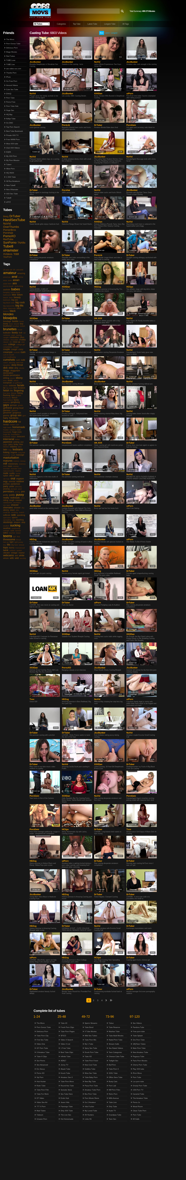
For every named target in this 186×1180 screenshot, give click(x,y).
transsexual (20, 548)
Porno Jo (136, 1102)
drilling (6, 378)
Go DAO (9, 123)
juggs (5, 444)
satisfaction (7, 503)
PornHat (66, 190)
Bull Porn (112, 1065)
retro (23, 498)
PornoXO (9, 236)
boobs (15, 321)
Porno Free (10, 102)
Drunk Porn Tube (91, 1052)
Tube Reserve (114, 1027)
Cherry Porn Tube (140, 1065)
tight (11, 542)
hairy (5, 418)
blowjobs (10, 318)
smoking (14, 512)
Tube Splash (138, 1036)
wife (12, 558)
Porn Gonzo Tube (13, 44)
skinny (6, 510)
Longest (114, 33)
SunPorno (9, 242)
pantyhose (15, 484)
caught (6, 337)
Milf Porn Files (114, 1090)
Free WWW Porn (13, 139)
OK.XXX (98, 318)
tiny (4, 545)
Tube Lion (113, 1102)
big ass (14, 300)
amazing (21, 273)
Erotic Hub (65, 1098)
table (12, 531)
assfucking (19, 286)
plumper (14, 489)
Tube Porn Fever (91, 1061)
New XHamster (12, 189)
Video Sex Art (42, 1102)
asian (16, 280)
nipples (18, 471)
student (6, 526)
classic (5, 342)
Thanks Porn (11, 73)
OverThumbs (11, 226)
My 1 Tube (89, 1044)
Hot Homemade (67, 1119)
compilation (7, 347)
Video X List (65, 1044)
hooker (6, 430)
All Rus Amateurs (13, 181)
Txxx (32, 699)
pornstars (8, 491)
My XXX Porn (11, 156)
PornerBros (9, 230)
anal (14, 276)
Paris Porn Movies (140, 1061)
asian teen (7, 284)
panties (6, 484)
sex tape (6, 505)
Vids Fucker (89, 1106)
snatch (21, 512)
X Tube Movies (91, 1031)
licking (6, 452)
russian (18, 500)
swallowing (16, 528)
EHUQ (8, 94)
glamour (7, 410)
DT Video (40, 1098)
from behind (8, 400)
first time (6, 393)
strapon (17, 522)
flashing (6, 395)
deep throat (17, 365)
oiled (17, 476)
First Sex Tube (42, 1040)
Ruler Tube (41, 1086)
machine (6, 455)
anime (20, 277)
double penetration (11, 375)
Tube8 (8, 198)
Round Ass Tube (67, 1086)
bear (11, 297)
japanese (7, 442)
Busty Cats (113, 1081)
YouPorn (7, 257)
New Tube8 (10, 185)
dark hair (19, 363)
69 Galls (136, 1119)
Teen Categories (115, 1052)
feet (15, 388)
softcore (6, 515)
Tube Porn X (114, 1069)
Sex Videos (137, 1023)
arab (10, 280)
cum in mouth (8, 355)
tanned (18, 531)
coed (5, 344)
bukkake (7, 333)
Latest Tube (92, 24)
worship (23, 558)
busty (15, 332)
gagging (6, 402)
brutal (20, 330)
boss (11, 324)
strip (23, 522)
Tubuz (111, 1023)
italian (17, 439)
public (12, 495)
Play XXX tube (138, 1069)
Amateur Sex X (67, 1077)
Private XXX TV (12, 135)
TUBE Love (10, 60)
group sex (16, 415)
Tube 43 (64, 1023)
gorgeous (17, 413)
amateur (9, 273)
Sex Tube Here (67, 1094)
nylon (5, 476)
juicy (10, 444)
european (7, 383)
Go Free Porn (11, 81)
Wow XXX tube (12, 144)
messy (22, 461)
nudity (12, 473)
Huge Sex (10, 110)
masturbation (11, 457)
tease (18, 533)
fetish (6, 390)
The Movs (10, 39)
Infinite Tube (65, 1056)
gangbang (15, 402)
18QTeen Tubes (139, 1044)
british (22, 326)
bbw (14, 294)
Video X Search (67, 1040)
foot (13, 395)
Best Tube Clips (67, 1052)
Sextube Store (66, 1090)
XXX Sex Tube (12, 194)
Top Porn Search (13, 127)
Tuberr (9, 164)
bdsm (20, 294)
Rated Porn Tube (115, 1040)
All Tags (125, 24)
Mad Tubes (41, 1111)
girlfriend (7, 408)
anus (5, 280)
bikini (5, 308)
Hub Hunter (41, 1081)
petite (11, 486)
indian (13, 437)
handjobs (13, 418)
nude (5, 473)
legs (10, 450)
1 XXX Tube (11, 177)
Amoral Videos (12, 85)
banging (6, 292)
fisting (20, 393)
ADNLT (63, 1061)
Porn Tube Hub (12, 106)
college (11, 344)
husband (6, 437)
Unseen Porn (42, 1119)
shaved (14, 505)
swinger (6, 531)
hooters (13, 430)
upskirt (19, 550)
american (7, 277)
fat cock (9, 388)
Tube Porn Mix (90, 1040)
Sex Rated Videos (116, 1048)
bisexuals (12, 308)
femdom (21, 388)
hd (19, 422)
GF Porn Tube (42, 1048)
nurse (18, 473)
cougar (16, 347)
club (23, 342)
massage (20, 455)
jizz (22, 442)
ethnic (16, 380)
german (13, 405)
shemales (8, 507)
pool (20, 489)
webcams (8, 555)
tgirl (14, 536)
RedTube (8, 239)
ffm (11, 391)
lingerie (14, 452)
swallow (7, 528)
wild (17, 558)
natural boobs (8, 471)
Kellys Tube (10, 119)
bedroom (6, 300)
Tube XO (88, 1056)
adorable (19, 270)
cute (23, 360)
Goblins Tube (90, 1069)
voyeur (21, 553)
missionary (13, 464)
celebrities (14, 337)
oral (13, 478)
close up (16, 342)
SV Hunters (89, 1115)
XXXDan (98, 93)
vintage (14, 553)
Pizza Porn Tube (91, 1086)
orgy (5, 481)
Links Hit (88, 1119)
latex (20, 447)
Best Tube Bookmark (14, 131)
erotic (10, 380)
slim (17, 510)
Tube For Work (43, 1094)
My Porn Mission (12, 160)
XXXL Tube (113, 1073)
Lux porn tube (138, 1081)
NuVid (7, 223)
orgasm (20, 478)
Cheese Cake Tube (116, 1056)
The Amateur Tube (140, 1098)
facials (20, 385)
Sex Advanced (42, 1065)
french (14, 398)
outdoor (20, 481)
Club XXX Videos (13, 148)
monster (6, 469)
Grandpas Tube (115, 1115)
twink (5, 550)
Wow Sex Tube (91, 1073)
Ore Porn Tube (139, 1040)
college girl (20, 344)
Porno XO (40, 1073)
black (13, 310)
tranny (11, 548)
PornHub (8, 232)
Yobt (16, 254)
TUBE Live (10, 64)
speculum (7, 518)
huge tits (6, 434)
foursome (7, 398)
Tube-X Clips (42, 1056)
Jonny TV (64, 1065)
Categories (61, 24)
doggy (6, 370)
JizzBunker (35, 62)
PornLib (66, 125)
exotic (5, 386)
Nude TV (112, 1111)
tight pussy (18, 542)
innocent (21, 436)
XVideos (7, 254)
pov (23, 491)
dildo (11, 368)
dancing (12, 363)
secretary (17, 503)
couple (6, 349)
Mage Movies (11, 52)
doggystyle (15, 371)
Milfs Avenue (114, 1098)
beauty (17, 297)
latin (5, 449)
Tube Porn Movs (67, 1081)
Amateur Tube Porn (92, 1090)
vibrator (6, 553)
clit (10, 342)
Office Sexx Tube (115, 1077)
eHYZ (8, 202)
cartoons (6, 335)
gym (24, 415)
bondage (7, 321)
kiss (21, 444)
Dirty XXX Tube (67, 1111)
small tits (6, 512)
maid (13, 455)
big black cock (8, 303)
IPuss (8, 77)
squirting (20, 520)
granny (6, 415)
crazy (20, 349)
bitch (19, 308)
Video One (41, 1044)
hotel (19, 430)
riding (5, 500)
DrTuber (14, 216)
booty (5, 324)
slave (12, 510)
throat (18, 540)
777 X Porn (41, 1106)
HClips (129, 287)
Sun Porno (41, 1061)
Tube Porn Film (43, 1090)
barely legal (15, 292)
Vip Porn (40, 1077)
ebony (19, 377)
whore (6, 558)
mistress (22, 464)
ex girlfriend (17, 383)
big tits (19, 305)
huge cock (17, 432)
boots (21, 321)
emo (5, 380)
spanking (21, 515)
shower (17, 508)
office (11, 476)
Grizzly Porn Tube (140, 1086)
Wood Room (138, 1106)
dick (5, 367)
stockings (8, 522)
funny (16, 400)
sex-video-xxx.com (13, 69)
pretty (5, 495)
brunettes (10, 329)
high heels (7, 427)
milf (5, 463)
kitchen (6, 447)
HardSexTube (14, 220)
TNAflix (21, 242)
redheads (15, 497)
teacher (12, 533)
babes (15, 289)
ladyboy (13, 447)
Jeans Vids (65, 1102)
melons (16, 461)
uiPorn (129, 93)
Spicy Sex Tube (91, 1048)
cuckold (17, 352)
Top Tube (76, 24)
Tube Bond (89, 1027)
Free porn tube (139, 1031)
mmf (5, 466)
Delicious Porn (12, 48)
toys (5, 547)
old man (6, 479)
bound (16, 324)
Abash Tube (65, 1069)
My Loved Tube (91, 1111)
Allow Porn (10, 169)
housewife (7, 432)
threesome (9, 539)
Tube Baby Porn (91, 1077)
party (5, 486)
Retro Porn (113, 1094)
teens (7, 536)
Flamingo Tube (67, 1106)
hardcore (10, 421)
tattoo (5, 533)
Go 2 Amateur (90, 1102)
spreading (7, 520)
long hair (21, 452)
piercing (18, 486)
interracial (8, 439)
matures (7, 460)
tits (8, 544)
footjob (18, 395)
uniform (12, 550)
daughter (6, 365)
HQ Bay (9, 114)
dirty (16, 368)
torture (21, 545)
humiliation (15, 434)
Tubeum (40, 1115)
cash (13, 335)
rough (11, 500)
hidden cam (14, 425)
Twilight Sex (113, 1061)
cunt (18, 360)
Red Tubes (10, 56)
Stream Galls (114, 1044)
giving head (18, 408)
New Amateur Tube (140, 1052)
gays (6, 405)
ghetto (20, 405)
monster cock (16, 469)
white (21, 555)
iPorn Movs (137, 1073)
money (16, 466)
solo (13, 515)
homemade (18, 427)
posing (17, 492)
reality (6, 497)
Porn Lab (112, 1086)
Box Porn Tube (91, 1094)
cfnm (22, 337)
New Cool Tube (91, 1065)
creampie (8, 352)
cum (23, 352)
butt (20, 333)
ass (15, 283)
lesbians (18, 449)
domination (8, 373)
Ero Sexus (41, 1069)
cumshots (9, 359)
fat (4, 388)
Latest (107, 33)
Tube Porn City (42, 1036)
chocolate (14, 340)
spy (13, 520)
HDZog (97, 287)
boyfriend (7, 326)
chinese (6, 340)
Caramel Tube (138, 1094)
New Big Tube (90, 1081)
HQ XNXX (10, 173)
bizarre (6, 311)
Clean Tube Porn (139, 1111)
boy (21, 324)
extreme (12, 385)
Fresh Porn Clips (67, 1027)
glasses (15, 410)
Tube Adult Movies (116, 1036)
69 (14, 270)
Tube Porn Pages (68, 1031)
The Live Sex (66, 1115)
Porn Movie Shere (92, 1098)
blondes (8, 314)
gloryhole (7, 413)
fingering (19, 390)
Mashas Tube (114, 1031)
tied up (6, 542)
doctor (21, 368)
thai (18, 536)
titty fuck (14, 545)
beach (5, 297)
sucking (15, 525)
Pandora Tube (138, 1027)
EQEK (8, 152)
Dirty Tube (113, 1106)
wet (16, 555)
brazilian (16, 326)
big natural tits (8, 306)
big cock (20, 302)
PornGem (131, 125)
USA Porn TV (138, 1090)
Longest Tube (109, 24)
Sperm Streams (91, 1023)
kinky (16, 444)
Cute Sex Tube (12, 89)
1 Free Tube (65, 1048)
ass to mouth (8, 286)
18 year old (7, 270)
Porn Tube (10, 98)
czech (5, 363)
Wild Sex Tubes (91, 1036)
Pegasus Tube (138, 1056)
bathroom (7, 295)
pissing (6, 489)
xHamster (10, 250)
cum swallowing (9, 357)
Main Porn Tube (139, 1048)
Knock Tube (65, 1073)
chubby (22, 340)
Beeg (5, 216)
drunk (12, 378)
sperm (14, 517)
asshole (6, 290)
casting (19, 335)
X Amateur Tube (43, 1052)
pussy (20, 494)
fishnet (13, 393)
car (24, 333)
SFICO (63, 1036)
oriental (12, 481)
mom (10, 466)
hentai (6, 424)
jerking (16, 442)
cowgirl (14, 349)
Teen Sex (112, 1119)
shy (23, 508)
